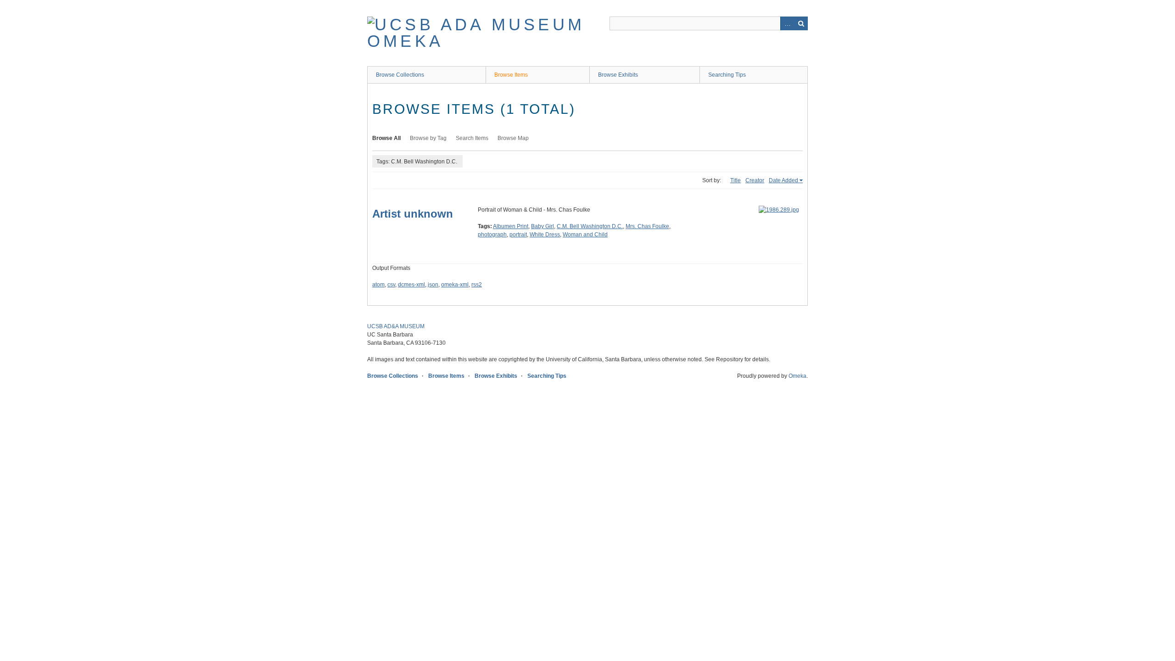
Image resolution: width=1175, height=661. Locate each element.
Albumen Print (510, 226)
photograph (492, 234)
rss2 (476, 284)
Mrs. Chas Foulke (647, 226)
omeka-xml (455, 284)
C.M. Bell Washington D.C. (590, 226)
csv (391, 284)
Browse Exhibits (618, 75)
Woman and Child (585, 234)
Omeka (797, 376)
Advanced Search (787, 23)
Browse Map (513, 138)
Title (735, 180)
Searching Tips (727, 75)
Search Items (472, 138)
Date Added (783, 180)
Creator (754, 180)
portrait (518, 234)
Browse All (386, 138)
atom (378, 284)
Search (801, 23)
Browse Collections (400, 75)
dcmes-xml (411, 284)
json (433, 284)
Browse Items (511, 75)
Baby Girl (542, 226)
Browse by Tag (428, 138)
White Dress (545, 234)
